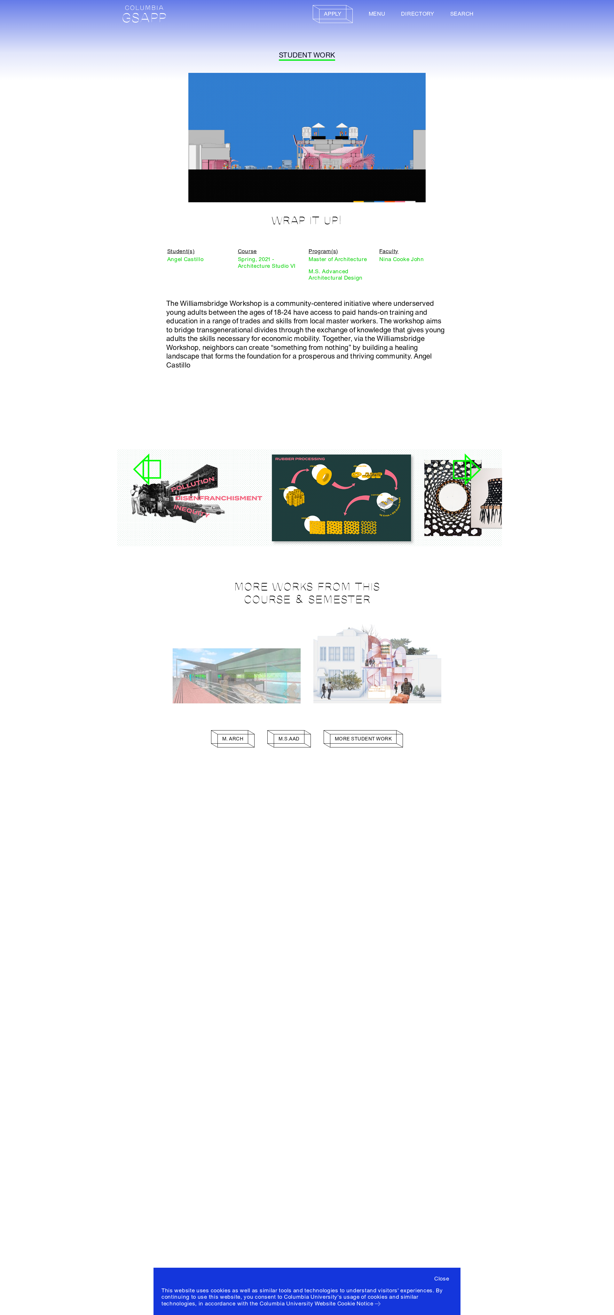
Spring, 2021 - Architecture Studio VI (267, 262)
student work (307, 55)
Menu (377, 14)
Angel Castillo (185, 259)
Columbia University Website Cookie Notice (317, 1303)
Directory (417, 14)
